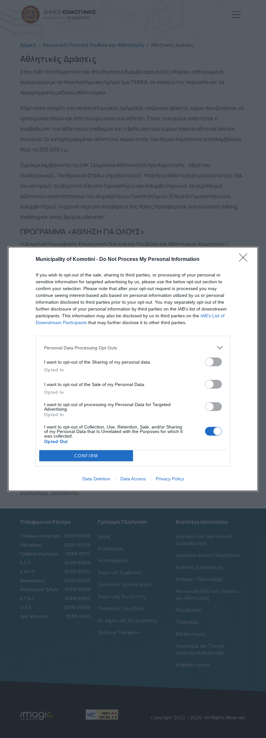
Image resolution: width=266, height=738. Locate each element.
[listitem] (133, 347)
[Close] (245, 259)
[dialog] (133, 369)
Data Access (133, 478)
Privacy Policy (170, 478)
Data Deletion (96, 478)
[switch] (213, 361)
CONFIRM (86, 455)
